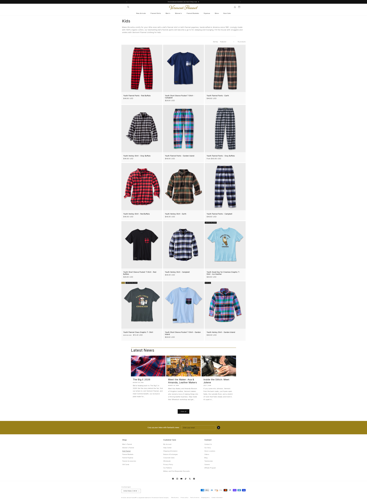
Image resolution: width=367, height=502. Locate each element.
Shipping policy (205, 497)
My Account (167, 444)
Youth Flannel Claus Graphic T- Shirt (138, 332)
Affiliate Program (210, 468)
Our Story (207, 448)
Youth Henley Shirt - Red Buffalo (136, 214)
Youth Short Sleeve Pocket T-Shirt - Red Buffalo (139, 273)
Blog (205, 458)
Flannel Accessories (129, 461)
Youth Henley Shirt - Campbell (177, 272)
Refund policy (175, 497)
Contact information (217, 497)
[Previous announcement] (127, 2)
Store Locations (209, 451)
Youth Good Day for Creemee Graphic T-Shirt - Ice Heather (223, 273)
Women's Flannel (128, 448)
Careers (207, 464)
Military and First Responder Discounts (176, 471)
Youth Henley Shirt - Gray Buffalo (137, 156)
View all (183, 411)
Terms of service (194, 497)
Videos (206, 454)
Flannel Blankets (127, 454)
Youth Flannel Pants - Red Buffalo (137, 96)
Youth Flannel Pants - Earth (218, 96)
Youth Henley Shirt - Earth (175, 214)
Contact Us (208, 444)
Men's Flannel (127, 444)
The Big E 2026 (141, 379)
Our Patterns (167, 468)
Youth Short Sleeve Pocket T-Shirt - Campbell (179, 97)
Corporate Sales (169, 458)
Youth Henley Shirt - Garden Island (221, 332)
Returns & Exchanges (170, 454)
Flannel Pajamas (127, 458)
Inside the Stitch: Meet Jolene (216, 381)
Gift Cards (125, 464)
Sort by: (215, 42)
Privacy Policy (168, 464)
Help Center (167, 448)
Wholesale (167, 461)
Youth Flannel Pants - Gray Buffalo (221, 156)
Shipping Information (170, 451)
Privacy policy (184, 497)
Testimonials (208, 461)
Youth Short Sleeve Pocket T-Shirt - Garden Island (183, 333)
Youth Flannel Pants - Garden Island (179, 156)
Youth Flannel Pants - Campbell (219, 214)
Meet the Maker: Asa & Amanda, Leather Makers (182, 381)
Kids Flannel (126, 451)
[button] (128, 7)
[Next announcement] (240, 2)
